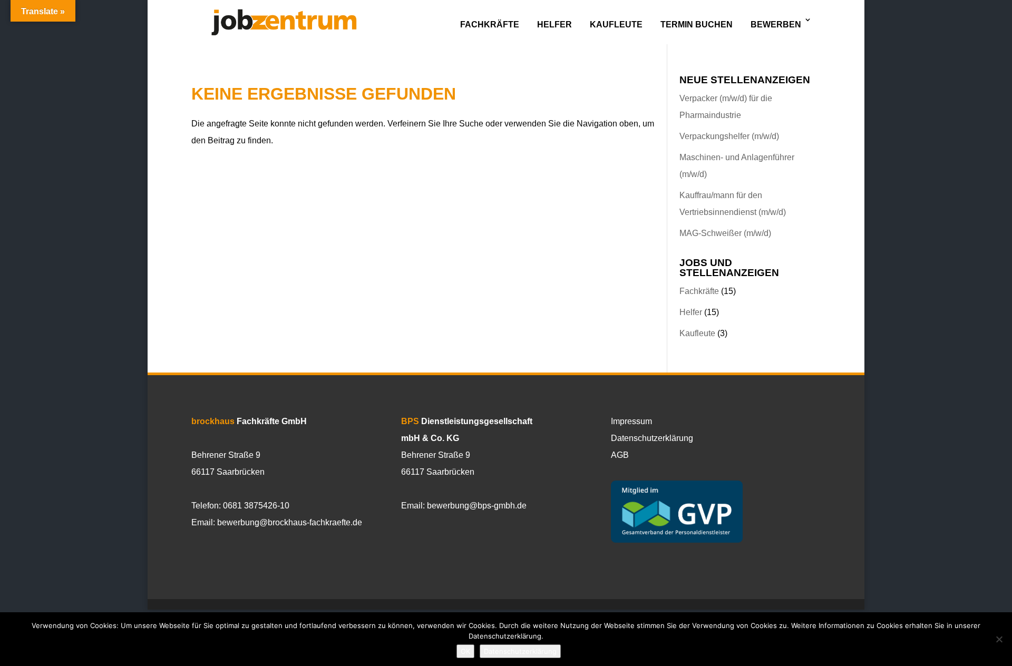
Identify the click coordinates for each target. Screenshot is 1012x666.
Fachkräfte (489, 24)
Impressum (631, 421)
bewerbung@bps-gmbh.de (477, 505)
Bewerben (776, 24)
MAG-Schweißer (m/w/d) (725, 233)
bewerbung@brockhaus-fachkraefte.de (289, 522)
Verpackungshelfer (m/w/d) (729, 136)
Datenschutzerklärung (652, 438)
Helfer (554, 24)
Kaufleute (616, 24)
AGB (620, 454)
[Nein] (999, 639)
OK (465, 651)
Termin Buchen (696, 24)
